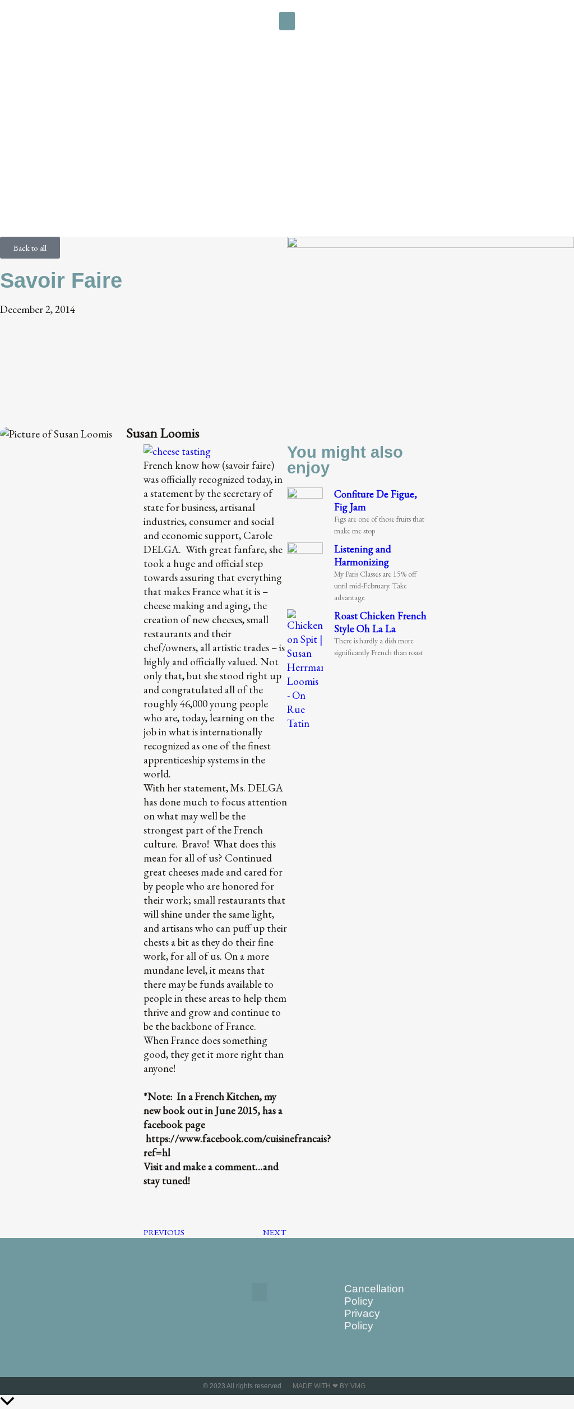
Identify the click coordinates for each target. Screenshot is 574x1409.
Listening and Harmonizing (362, 555)
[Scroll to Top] (287, 1402)
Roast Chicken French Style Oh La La (380, 622)
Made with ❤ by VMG (329, 1386)
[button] (287, 21)
